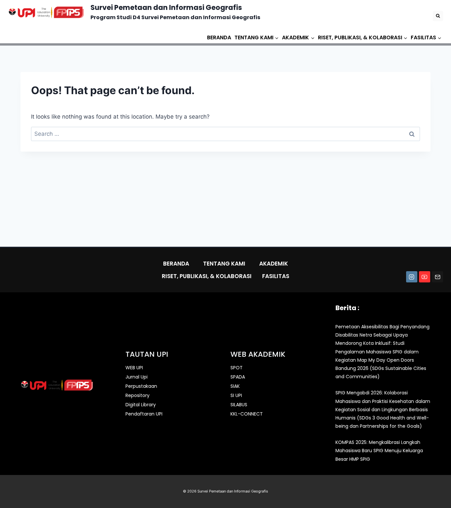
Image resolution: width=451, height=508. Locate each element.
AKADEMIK (273, 264)
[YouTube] (424, 276)
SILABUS (238, 404)
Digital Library (140, 404)
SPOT (236, 367)
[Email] (437, 276)
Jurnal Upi (136, 377)
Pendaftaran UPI (143, 414)
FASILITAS (275, 276)
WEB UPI (134, 367)
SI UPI (236, 395)
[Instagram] (411, 276)
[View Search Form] (438, 16)
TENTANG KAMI (224, 264)
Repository (137, 395)
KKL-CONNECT (246, 414)
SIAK (235, 386)
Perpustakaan (141, 386)
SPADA (237, 377)
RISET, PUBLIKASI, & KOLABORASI (207, 276)
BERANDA (219, 37)
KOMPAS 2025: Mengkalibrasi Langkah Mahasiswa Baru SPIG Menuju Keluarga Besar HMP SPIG (379, 450)
